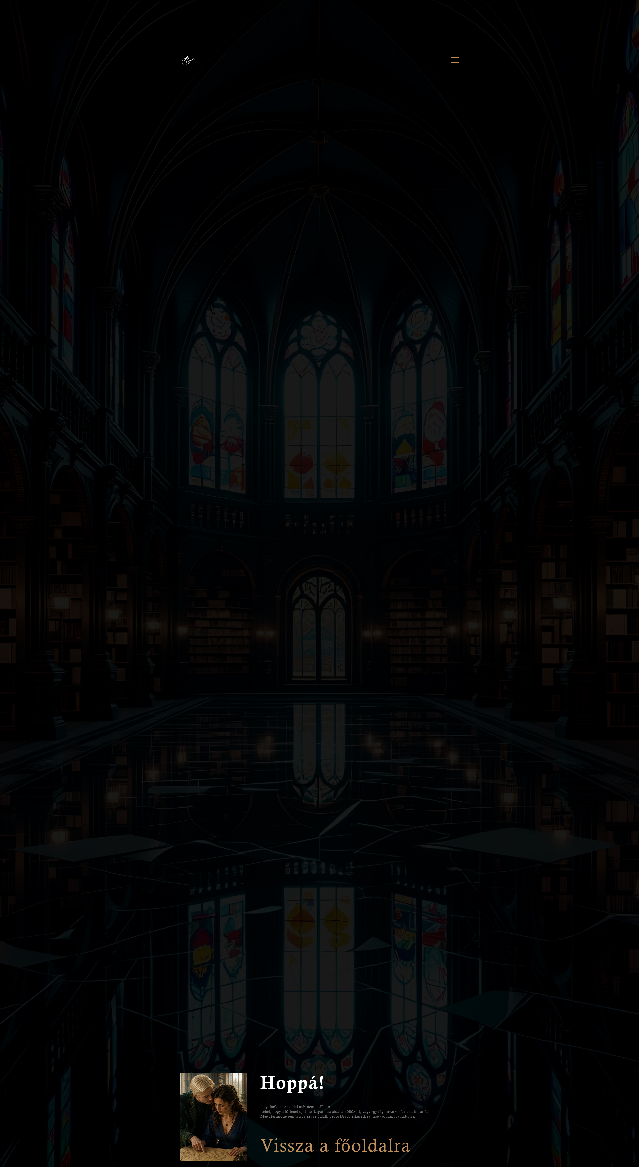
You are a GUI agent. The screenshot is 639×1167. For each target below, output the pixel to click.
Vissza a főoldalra (335, 1145)
